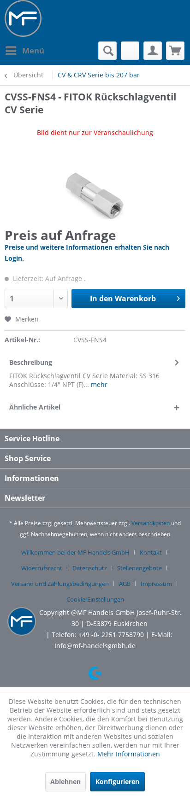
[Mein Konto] (152, 50)
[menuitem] (24, 50)
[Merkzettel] (130, 50)
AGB (125, 583)
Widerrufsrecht (41, 568)
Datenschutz (89, 568)
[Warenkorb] (175, 50)
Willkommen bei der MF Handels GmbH (75, 552)
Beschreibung (30, 362)
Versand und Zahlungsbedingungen (60, 583)
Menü (33, 50)
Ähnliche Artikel (34, 407)
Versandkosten (150, 523)
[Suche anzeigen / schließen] (107, 50)
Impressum (156, 583)
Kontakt (151, 552)
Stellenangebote (139, 568)
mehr (98, 384)
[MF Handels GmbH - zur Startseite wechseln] (23, 18)
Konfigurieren (117, 781)
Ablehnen (65, 781)
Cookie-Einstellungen (95, 599)
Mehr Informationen (128, 753)
